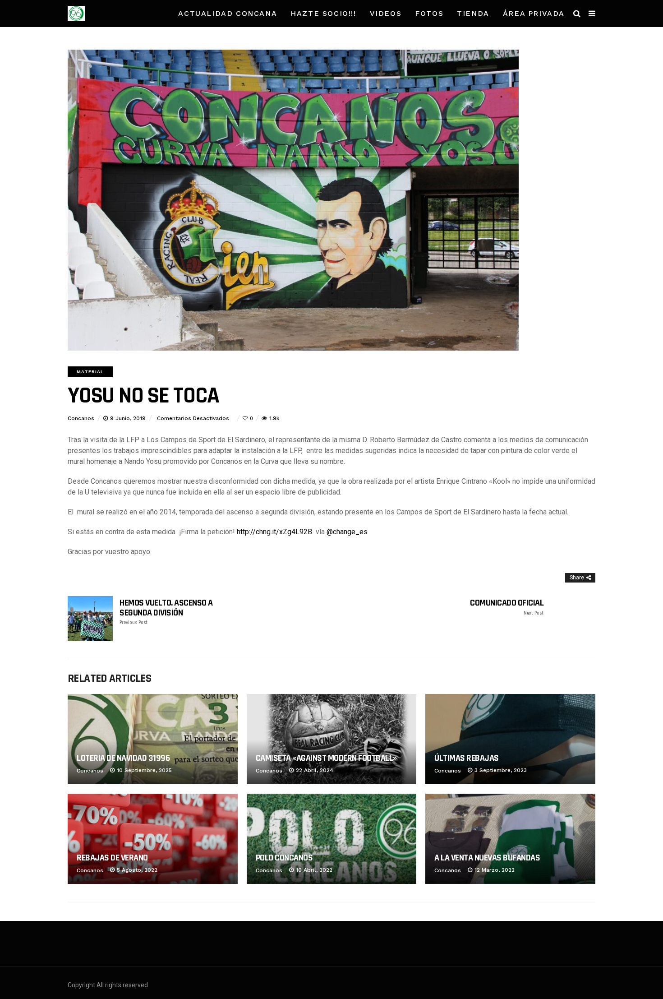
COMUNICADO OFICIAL (506, 607)
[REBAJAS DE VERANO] (153, 839)
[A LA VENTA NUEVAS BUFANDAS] (510, 839)
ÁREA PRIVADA (534, 13)
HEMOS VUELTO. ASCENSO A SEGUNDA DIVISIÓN (166, 611)
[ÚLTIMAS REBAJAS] (510, 739)
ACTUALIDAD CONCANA (227, 13)
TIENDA (473, 13)
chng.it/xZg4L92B (274, 531)
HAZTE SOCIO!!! (323, 13)
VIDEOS (386, 13)
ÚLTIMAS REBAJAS (466, 758)
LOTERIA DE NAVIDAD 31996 (123, 758)
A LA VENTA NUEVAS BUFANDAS (487, 858)
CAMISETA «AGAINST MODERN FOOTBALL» (326, 758)
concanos (81, 418)
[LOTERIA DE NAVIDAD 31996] (153, 739)
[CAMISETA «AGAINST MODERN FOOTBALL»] (332, 739)
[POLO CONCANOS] (332, 839)
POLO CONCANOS (284, 858)
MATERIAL (90, 371)
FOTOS (429, 13)
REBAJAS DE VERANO (112, 858)
